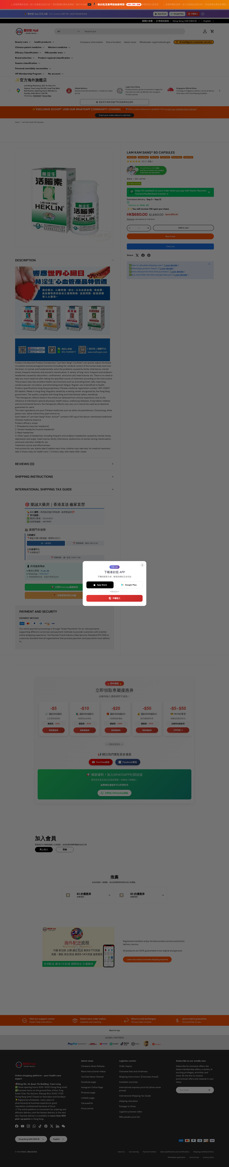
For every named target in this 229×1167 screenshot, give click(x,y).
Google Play (131, 585)
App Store (102, 585)
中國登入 (116, 598)
